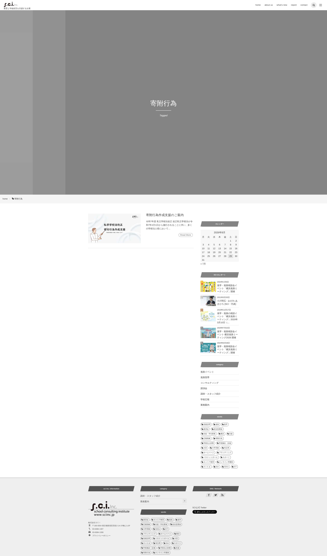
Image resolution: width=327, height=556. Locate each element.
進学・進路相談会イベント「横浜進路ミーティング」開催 (227, 288)
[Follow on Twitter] (216, 495)
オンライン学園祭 (226, 462)
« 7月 (203, 263)
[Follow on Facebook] (209, 495)
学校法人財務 (208, 443)
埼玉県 (226, 448)
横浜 (222, 434)
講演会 (204, 388)
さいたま (207, 467)
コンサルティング (210, 383)
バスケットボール (210, 457)
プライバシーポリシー (101, 535)
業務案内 (205, 405)
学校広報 (205, 399)
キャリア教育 (208, 462)
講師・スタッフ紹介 (211, 394)
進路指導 (205, 377)
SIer (217, 467)
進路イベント (207, 372)
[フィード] (222, 495)
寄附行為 (218, 438)
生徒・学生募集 (209, 434)
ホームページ (208, 453)
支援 (231, 434)
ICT (235, 467)
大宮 (205, 448)
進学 (225, 424)
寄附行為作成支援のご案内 (165, 215)
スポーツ (226, 457)
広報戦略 (206, 438)
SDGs (226, 467)
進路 (217, 424)
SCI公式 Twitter (199, 508)
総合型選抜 (218, 429)
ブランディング (225, 453)
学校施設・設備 (225, 443)
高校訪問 (206, 424)
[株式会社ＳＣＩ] (11, 4)
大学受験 (215, 448)
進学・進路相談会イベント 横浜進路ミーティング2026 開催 (227, 334)
